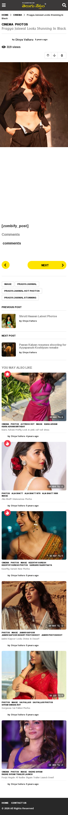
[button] (4, 5)
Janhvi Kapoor (27, 633)
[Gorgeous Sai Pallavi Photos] (34, 675)
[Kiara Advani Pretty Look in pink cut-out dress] (34, 397)
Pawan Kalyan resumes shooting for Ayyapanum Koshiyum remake (42, 346)
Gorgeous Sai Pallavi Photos (16, 708)
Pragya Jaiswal (27, 284)
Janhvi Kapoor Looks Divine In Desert (20, 639)
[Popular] (7, 374)
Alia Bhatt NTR (32, 493)
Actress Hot (27, 424)
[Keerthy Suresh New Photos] (34, 535)
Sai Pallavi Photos (43, 702)
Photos (21, 24)
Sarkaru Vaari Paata (41, 565)
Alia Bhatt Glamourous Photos (17, 499)
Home (5, 803)
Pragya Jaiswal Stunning (20, 298)
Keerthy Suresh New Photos (16, 569)
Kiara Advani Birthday (13, 427)
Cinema (7, 24)
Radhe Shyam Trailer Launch (17, 774)
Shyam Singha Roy (11, 705)
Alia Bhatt (17, 493)
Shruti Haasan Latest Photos (38, 316)
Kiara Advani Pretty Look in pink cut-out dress (25, 430)
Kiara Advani (50, 424)
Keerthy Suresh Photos (15, 565)
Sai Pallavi (25, 702)
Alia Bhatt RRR (50, 493)
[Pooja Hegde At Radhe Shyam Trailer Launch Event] (34, 744)
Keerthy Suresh (37, 563)
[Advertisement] (34, 185)
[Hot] (7, 443)
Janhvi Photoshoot (51, 635)
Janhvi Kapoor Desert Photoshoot (21, 635)
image (8, 284)
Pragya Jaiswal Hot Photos (22, 291)
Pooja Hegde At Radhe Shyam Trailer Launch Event (28, 778)
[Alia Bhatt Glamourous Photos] (34, 466)
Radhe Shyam (35, 772)
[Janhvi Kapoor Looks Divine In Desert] (34, 605)
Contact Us (18, 803)
